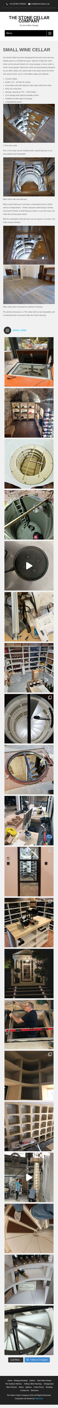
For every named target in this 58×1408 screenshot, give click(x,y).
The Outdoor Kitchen (13, 1384)
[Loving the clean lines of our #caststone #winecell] (29, 1279)
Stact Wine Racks (44, 1381)
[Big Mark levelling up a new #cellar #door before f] (29, 1024)
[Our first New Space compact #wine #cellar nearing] (29, 820)
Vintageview (49, 1384)
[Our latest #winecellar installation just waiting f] (29, 718)
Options (28, 1387)
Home (10, 1381)
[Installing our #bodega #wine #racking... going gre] (29, 1126)
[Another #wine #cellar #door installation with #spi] (29, 769)
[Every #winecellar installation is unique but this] (29, 1075)
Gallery (32, 1381)
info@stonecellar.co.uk (40, 4)
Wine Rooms (11, 1387)
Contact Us (24, 1390)
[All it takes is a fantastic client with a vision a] (29, 871)
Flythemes (38, 1399)
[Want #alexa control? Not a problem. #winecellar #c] (29, 616)
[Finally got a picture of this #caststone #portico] (29, 973)
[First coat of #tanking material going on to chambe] (29, 515)
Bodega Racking (21, 1381)
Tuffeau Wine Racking (33, 1384)
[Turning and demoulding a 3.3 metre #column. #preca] (29, 1177)
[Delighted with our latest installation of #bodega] (29, 413)
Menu (9, 33)
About (21, 1387)
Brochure (35, 1390)
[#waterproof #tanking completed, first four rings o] (29, 464)
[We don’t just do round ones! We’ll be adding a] (29, 667)
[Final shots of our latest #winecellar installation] (29, 1330)
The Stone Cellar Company (29, 19)
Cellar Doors (39, 1387)
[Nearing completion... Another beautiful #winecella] (29, 362)
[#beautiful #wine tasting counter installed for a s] (29, 922)
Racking (49, 1387)
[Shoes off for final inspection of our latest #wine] (29, 1228)
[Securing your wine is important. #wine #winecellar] (29, 566)
